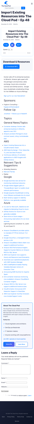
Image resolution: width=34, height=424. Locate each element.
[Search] (23, 8)
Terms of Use (20, 416)
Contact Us (29, 416)
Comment (5, 363)
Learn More (21, 344)
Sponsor (17, 421)
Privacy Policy (11, 416)
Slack (3, 416)
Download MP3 (12, 66)
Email (3, 382)
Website (4, 387)
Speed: (5, 49)
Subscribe (9, 344)
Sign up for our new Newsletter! (15, 96)
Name (3, 378)
